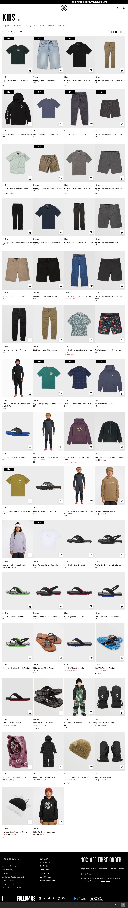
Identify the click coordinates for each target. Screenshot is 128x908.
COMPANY (44, 859)
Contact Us (6, 862)
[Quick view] (30, 70)
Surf (35, 25)
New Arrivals (17, 25)
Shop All (5, 25)
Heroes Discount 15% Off (11, 888)
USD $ (7, 898)
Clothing (27, 25)
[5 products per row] (121, 32)
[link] (40, 898)
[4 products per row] (116, 32)
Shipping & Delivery (10, 866)
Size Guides (44, 869)
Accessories (61, 25)
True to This (44, 873)
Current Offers (8, 884)
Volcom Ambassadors (48, 880)
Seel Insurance (8, 880)
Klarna (5, 873)
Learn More (115, 905)
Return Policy (7, 869)
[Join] (122, 874)
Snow (42, 25)
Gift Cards (44, 866)
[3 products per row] (112, 32)
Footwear (50, 25)
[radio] (5, 74)
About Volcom (45, 862)
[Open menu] (3, 8)
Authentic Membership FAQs (13, 877)
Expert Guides (45, 877)
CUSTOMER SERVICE (10, 859)
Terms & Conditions (112, 878)
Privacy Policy (105, 881)
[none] (18, 74)
